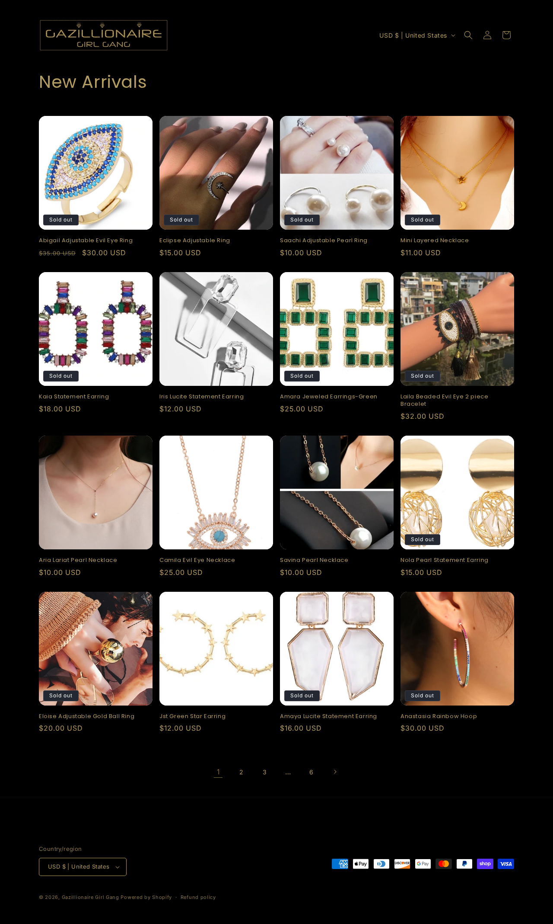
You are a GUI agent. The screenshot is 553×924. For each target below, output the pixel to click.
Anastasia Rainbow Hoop (438, 716)
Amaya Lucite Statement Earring (328, 716)
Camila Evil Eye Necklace (197, 560)
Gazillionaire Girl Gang (90, 897)
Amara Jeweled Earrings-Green (329, 397)
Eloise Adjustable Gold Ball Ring (86, 716)
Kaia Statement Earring (74, 397)
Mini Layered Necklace (434, 240)
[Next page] (334, 771)
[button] (468, 35)
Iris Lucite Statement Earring (201, 397)
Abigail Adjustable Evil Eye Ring (86, 240)
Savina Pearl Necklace (314, 560)
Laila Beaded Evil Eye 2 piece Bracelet (444, 400)
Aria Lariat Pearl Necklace (78, 560)
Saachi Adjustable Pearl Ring (324, 240)
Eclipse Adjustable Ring (194, 240)
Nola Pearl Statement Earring (444, 560)
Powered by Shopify (146, 897)
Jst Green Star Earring (192, 716)
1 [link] (218, 771)
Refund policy (198, 897)
